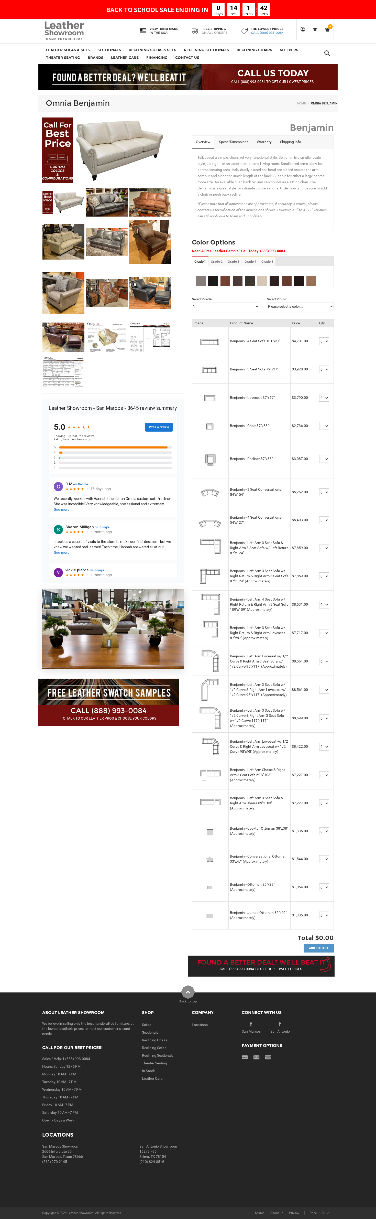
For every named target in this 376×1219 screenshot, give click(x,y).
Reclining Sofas (154, 1048)
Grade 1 (200, 261)
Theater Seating (154, 1063)
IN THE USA (159, 33)
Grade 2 (217, 261)
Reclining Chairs (154, 1040)
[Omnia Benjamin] (63, 202)
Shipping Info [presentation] (290, 142)
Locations (200, 1025)
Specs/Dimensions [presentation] (233, 142)
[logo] (74, 31)
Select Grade (202, 299)
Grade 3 (233, 261)
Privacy (294, 1213)
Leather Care (152, 1078)
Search (259, 1213)
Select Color (276, 299)
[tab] (203, 142)
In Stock (148, 1071)
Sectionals (150, 1032)
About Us (276, 1213)
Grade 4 (250, 261)
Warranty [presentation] (264, 142)
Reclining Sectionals (157, 1055)
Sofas (146, 1025)
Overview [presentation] (203, 142)
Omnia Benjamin (78, 103)
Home (301, 103)
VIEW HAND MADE (164, 29)
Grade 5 (267, 261)
